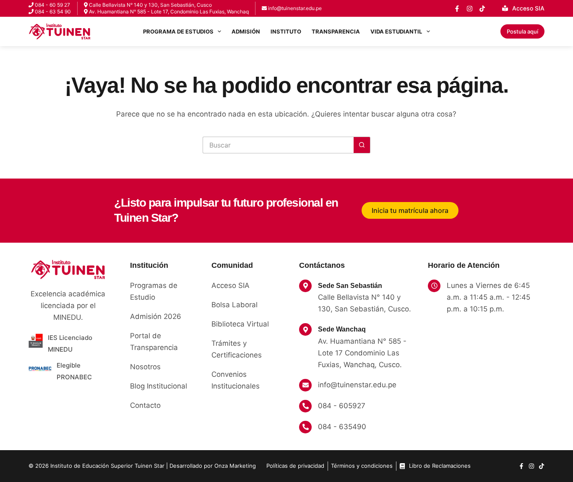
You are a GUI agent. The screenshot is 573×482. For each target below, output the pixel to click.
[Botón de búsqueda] (362, 145)
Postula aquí (522, 31)
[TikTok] (482, 8)
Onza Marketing (235, 465)
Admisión (246, 31)
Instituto (286, 31)
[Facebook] (457, 8)
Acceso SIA (528, 8)
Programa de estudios (178, 31)
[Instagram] (469, 8)
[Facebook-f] (521, 466)
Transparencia (336, 31)
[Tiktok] (541, 466)
